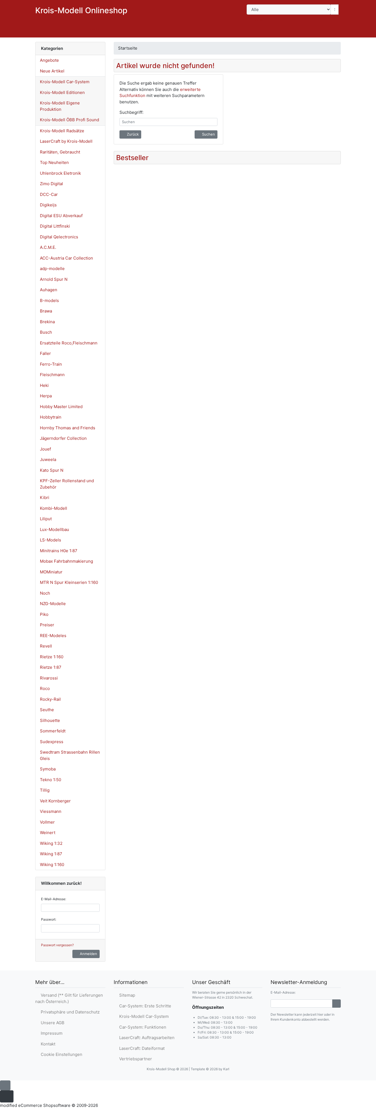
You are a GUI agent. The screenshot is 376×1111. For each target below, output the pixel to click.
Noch (45, 593)
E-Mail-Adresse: (53, 899)
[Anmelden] (336, 1003)
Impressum (50, 1033)
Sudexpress (51, 741)
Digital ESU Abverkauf (61, 215)
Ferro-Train (51, 364)
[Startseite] (287, 32)
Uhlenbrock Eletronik (60, 173)
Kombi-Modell (53, 508)
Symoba (48, 769)
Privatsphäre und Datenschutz (69, 1012)
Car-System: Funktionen (141, 1027)
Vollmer (47, 822)
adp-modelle (52, 268)
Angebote (49, 60)
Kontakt (47, 1044)
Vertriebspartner (134, 1058)
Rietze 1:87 (50, 667)
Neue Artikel (52, 71)
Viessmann (50, 811)
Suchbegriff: (131, 112)
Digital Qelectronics (59, 236)
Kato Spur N (51, 470)
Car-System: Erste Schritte (144, 1005)
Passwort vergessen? (57, 945)
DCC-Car (49, 194)
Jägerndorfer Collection (63, 438)
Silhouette (50, 720)
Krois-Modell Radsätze (62, 130)
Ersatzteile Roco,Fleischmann (68, 343)
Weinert (47, 832)
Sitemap (126, 995)
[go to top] (5, 1085)
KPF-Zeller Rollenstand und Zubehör (67, 484)
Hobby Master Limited (61, 406)
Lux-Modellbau (54, 529)
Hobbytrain (50, 417)
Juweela (48, 459)
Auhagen (48, 289)
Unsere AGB (51, 1022)
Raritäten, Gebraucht (60, 152)
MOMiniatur (51, 572)
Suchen (257, 19)
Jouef (45, 449)
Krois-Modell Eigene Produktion (60, 106)
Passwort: (48, 919)
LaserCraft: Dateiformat (141, 1048)
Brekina (47, 321)
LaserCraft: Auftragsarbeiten (146, 1037)
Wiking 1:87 (51, 853)
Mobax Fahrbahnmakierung (66, 561)
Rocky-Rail (50, 699)
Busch (46, 332)
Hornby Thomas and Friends (67, 427)
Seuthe (47, 709)
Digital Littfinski (55, 226)
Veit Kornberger (55, 800)
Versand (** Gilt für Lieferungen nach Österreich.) (69, 998)
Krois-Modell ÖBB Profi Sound (69, 119)
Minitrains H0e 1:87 (58, 550)
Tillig (45, 790)
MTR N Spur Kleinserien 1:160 (69, 582)
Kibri (44, 497)
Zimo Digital (51, 183)
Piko (44, 614)
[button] (301, 32)
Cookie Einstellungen (60, 1054)
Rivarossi (49, 678)
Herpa (46, 395)
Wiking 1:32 (51, 843)
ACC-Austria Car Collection (66, 258)
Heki (44, 385)
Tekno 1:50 (50, 779)
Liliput (46, 518)
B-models (49, 300)
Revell (46, 646)
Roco (45, 688)
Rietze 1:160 (51, 656)
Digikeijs (48, 204)
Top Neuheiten (54, 162)
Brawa (46, 311)
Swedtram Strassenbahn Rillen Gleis (70, 755)
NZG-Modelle (53, 603)
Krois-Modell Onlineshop (81, 10)
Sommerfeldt (53, 731)
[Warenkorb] (333, 32)
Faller (45, 353)
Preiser (47, 624)
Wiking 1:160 (52, 864)
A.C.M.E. (48, 247)
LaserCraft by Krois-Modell (66, 141)
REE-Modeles (53, 635)
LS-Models (50, 540)
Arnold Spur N (53, 279)
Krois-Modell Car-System (64, 81)
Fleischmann (52, 374)
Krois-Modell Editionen (62, 92)
